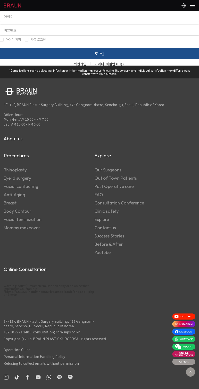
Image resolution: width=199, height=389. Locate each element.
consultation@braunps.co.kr (56, 332)
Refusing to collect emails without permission (41, 363)
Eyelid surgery (17, 178)
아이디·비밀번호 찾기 (110, 64)
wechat (187, 346)
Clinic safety (106, 211)
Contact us (105, 227)
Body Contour (17, 211)
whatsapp (186, 339)
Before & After (108, 244)
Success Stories (109, 236)
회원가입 (80, 64)
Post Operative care (114, 186)
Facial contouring (21, 186)
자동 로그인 (38, 39)
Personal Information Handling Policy (34, 356)
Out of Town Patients (115, 178)
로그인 (99, 53)
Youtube (102, 252)
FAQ (98, 194)
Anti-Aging (14, 194)
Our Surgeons (107, 170)
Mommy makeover (22, 227)
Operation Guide (17, 349)
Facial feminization (22, 219)
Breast (10, 203)
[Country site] (184, 5)
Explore (101, 219)
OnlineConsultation (184, 354)
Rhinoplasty (15, 170)
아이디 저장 (13, 39)
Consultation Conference (119, 203)
